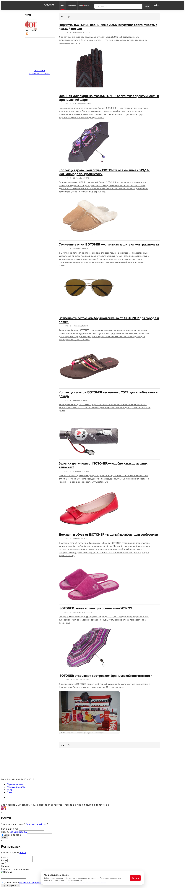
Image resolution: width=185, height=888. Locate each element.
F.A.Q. (9, 789)
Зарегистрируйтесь (36, 824)
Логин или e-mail (10, 829)
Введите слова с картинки (15, 869)
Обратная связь (15, 784)
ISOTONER (49, 5)
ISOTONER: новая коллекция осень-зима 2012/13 (95, 608)
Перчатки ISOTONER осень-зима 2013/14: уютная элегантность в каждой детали (108, 26)
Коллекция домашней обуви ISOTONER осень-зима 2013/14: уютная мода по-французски (104, 172)
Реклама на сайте (16, 787)
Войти (156, 5)
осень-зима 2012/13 (39, 73)
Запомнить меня (12, 834)
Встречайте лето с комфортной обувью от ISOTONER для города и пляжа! (109, 320)
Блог (62, 5)
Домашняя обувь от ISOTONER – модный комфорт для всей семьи (108, 534)
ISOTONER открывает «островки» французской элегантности (105, 676)
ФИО (3, 863)
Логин (4, 860)
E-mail (4, 857)
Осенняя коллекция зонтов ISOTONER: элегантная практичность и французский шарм (109, 98)
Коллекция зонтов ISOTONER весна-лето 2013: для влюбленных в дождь (108, 394)
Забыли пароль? (18, 832)
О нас (9, 792)
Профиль (72, 5)
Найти (146, 6)
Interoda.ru (84, 5)
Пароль (14, 832)
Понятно (135, 878)
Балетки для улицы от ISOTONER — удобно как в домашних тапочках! (103, 465)
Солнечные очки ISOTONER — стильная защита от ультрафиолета (109, 244)
